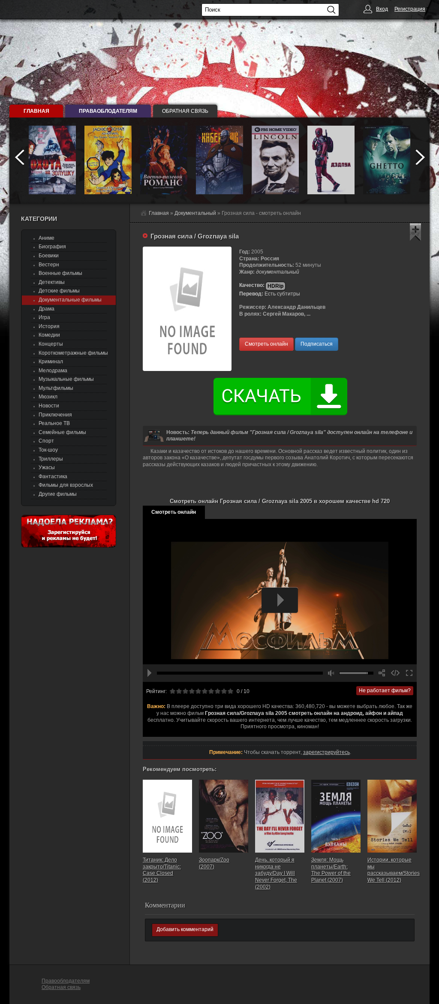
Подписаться (317, 344)
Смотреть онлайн (266, 344)
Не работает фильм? (385, 690)
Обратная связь (185, 111)
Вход (382, 9)
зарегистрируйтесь (326, 752)
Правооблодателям (66, 981)
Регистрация (409, 9)
